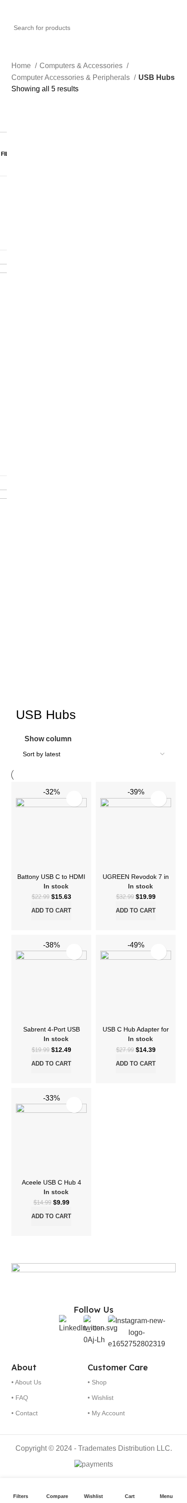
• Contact (24, 1413)
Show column (48, 739)
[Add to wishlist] (74, 799)
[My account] (176, 9)
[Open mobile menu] (10, 9)
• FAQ (19, 1397)
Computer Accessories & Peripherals (71, 77)
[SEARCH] (183, 22)
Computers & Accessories (81, 65)
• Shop (97, 1382)
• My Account (106, 1413)
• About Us (26, 1382)
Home (22, 65)
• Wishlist (100, 1397)
